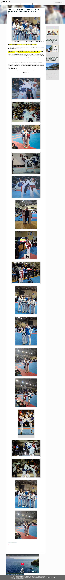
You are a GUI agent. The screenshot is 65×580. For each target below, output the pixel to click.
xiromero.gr (6, 1)
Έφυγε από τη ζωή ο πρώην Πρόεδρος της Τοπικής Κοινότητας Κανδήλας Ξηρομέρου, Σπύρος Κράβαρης (52, 54)
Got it (54, 577)
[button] (8, 14)
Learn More (49, 577)
